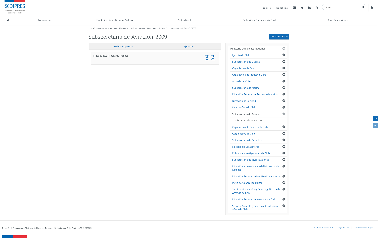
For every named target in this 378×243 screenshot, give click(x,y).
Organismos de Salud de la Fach (250, 127)
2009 (194, 28)
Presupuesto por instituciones (106, 28)
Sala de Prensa (282, 7)
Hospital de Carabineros (245, 146)
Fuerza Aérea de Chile (244, 107)
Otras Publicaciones (338, 20)
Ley (123, 46)
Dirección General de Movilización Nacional (256, 176)
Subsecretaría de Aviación (157, 28)
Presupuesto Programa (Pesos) (208, 57)
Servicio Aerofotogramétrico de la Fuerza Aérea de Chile (255, 207)
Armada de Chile (241, 81)
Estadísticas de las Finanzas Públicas (114, 20)
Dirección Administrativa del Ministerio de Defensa (255, 168)
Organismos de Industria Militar (250, 74)
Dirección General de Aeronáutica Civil (253, 199)
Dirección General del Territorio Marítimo (255, 94)
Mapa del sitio (343, 227)
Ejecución (189, 46)
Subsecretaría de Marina (246, 87)
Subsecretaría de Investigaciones (250, 159)
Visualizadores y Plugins (364, 227)
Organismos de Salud (244, 68)
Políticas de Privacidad (323, 227)
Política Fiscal (184, 20)
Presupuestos (45, 20)
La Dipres (267, 7)
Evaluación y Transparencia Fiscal (259, 20)
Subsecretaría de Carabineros (248, 140)
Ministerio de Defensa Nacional (132, 28)
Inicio (91, 28)
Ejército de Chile (241, 55)
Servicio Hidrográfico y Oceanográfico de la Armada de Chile (256, 191)
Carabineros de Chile (243, 133)
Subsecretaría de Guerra (246, 61)
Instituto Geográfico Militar (247, 182)
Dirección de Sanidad (244, 101)
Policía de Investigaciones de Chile (251, 153)
